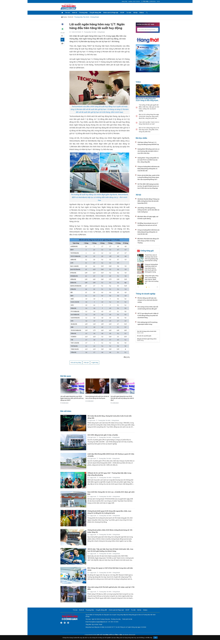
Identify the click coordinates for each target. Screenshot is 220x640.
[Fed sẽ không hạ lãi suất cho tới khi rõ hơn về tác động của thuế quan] (97, 386)
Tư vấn (128, 12)
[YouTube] (65, 623)
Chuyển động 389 (95, 12)
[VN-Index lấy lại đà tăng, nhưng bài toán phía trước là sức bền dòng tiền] (73, 423)
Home (65, 17)
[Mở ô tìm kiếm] (146, 13)
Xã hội (135, 12)
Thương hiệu (83, 12)
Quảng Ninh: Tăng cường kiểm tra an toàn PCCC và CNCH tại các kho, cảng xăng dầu (148, 160)
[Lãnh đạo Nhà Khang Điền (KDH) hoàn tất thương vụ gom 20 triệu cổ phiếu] (73, 461)
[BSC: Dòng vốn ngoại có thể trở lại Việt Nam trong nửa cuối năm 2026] (73, 575)
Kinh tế (74, 12)
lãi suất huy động (76, 362)
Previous (138, 287)
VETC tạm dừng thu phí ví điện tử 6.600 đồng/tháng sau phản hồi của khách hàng (148, 315)
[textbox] (148, 29)
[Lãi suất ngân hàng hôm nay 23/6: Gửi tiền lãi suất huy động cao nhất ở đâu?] (122, 386)
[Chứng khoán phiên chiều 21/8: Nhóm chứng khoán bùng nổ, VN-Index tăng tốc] (73, 537)
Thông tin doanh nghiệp (145, 294)
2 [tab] (149, 287)
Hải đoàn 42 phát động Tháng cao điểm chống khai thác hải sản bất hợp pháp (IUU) (148, 201)
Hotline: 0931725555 (134, 1)
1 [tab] (146, 287)
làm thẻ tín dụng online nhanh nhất (146, 331)
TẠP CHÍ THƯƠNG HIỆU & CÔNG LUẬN (109, 635)
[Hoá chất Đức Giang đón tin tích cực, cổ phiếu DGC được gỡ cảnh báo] (73, 499)
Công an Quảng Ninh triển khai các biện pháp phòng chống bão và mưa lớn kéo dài (149, 168)
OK (155, 637)
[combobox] (147, 30)
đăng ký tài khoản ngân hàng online (146, 339)
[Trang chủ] (62, 13)
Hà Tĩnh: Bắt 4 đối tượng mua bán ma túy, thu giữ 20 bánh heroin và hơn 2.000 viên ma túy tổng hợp (148, 186)
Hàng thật (124, 1)
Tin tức (67, 12)
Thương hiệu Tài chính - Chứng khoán (86, 17)
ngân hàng (95, 362)
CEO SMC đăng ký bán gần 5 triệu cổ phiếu (102, 435)
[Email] (68, 623)
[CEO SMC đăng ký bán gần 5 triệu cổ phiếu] (73, 442)
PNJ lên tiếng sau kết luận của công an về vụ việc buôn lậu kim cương (147, 300)
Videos (141, 12)
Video (138, 82)
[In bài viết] (62, 29)
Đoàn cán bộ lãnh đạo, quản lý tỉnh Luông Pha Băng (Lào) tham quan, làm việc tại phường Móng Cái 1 (149, 177)
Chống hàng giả (147, 251)
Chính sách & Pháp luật (110, 12)
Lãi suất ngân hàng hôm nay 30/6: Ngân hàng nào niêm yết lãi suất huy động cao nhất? (72, 398)
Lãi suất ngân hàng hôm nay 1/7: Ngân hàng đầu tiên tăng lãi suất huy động (97, 26)
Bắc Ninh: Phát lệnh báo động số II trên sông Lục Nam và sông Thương (148, 241)
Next (157, 287)
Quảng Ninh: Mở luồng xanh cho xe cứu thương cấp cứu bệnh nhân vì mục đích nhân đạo (148, 151)
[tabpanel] (147, 269)
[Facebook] (61, 623)
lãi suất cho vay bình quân (144, 336)
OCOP (122, 12)
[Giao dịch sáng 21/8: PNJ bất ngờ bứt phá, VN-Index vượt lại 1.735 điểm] (73, 594)
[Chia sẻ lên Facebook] (62, 24)
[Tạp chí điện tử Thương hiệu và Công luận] (69, 617)
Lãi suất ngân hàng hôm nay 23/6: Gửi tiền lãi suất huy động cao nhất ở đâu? (122, 398)
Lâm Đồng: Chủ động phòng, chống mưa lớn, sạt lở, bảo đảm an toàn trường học (148, 210)
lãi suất (87, 362)
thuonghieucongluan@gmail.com (98, 622)
